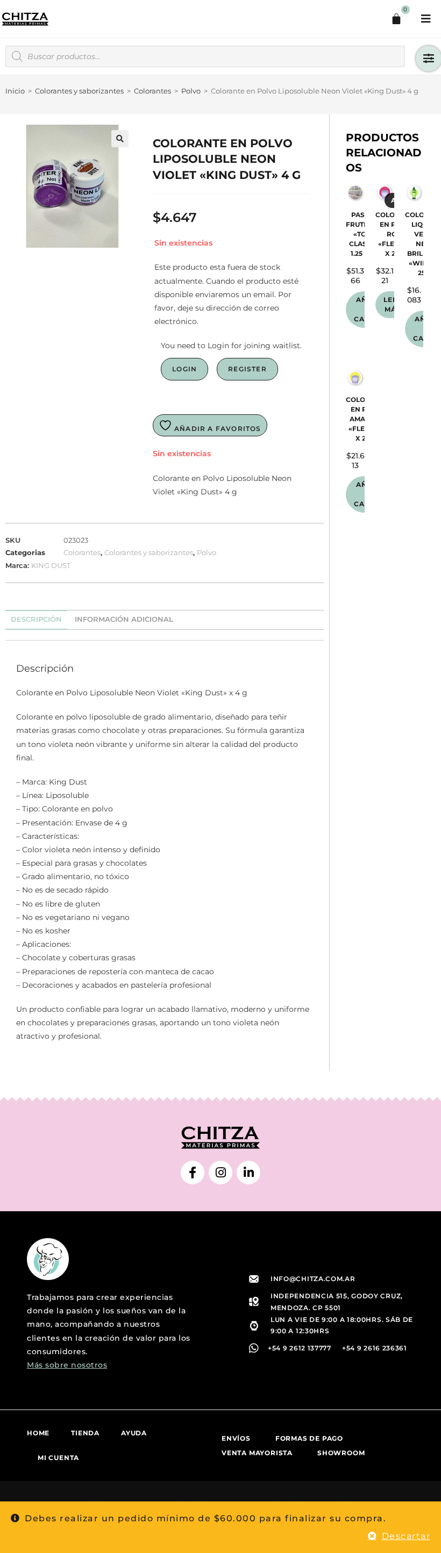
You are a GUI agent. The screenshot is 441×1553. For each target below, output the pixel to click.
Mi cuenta (58, 1458)
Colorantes (152, 91)
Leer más (393, 304)
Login (184, 369)
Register (247, 369)
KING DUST (50, 565)
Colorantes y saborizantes (79, 91)
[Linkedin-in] (248, 1172)
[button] (120, 138)
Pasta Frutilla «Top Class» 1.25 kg (362, 234)
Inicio (15, 91)
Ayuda (134, 1433)
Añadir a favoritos (216, 429)
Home (38, 1433)
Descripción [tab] (36, 619)
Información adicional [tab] (124, 619)
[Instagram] (220, 1172)
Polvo (191, 91)
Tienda (85, 1433)
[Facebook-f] (192, 1172)
